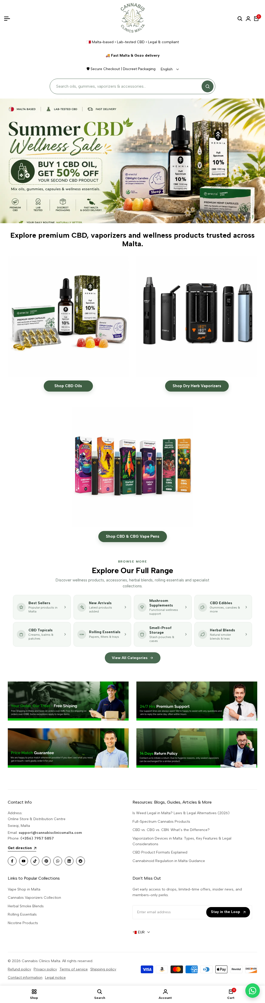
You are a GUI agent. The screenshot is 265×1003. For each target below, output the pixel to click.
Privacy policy (45, 969)
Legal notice (55, 977)
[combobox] (127, 86)
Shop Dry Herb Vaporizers (197, 386)
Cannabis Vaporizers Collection (34, 897)
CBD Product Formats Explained (159, 852)
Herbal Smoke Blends (26, 906)
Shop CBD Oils (68, 386)
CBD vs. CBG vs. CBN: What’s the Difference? (171, 830)
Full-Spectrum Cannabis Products (161, 821)
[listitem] (42, 607)
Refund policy (19, 969)
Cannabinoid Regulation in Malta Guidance (168, 861)
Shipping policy (103, 969)
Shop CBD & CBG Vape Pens (132, 536)
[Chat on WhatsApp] (252, 990)
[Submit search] (208, 86)
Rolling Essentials (22, 914)
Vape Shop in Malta (24, 889)
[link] (68, 701)
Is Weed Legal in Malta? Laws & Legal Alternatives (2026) (181, 813)
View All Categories (130, 658)
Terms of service (74, 969)
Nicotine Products (23, 923)
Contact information (25, 977)
